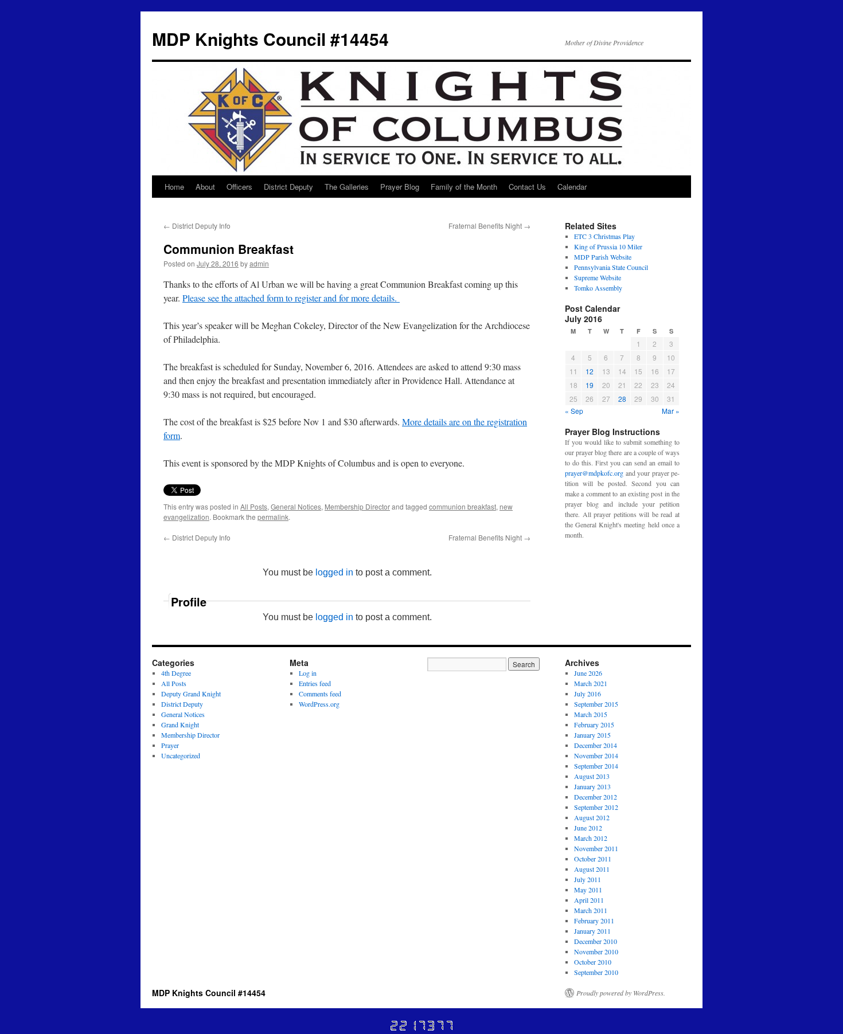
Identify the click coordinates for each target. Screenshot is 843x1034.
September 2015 (596, 703)
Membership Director (357, 506)
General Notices (296, 506)
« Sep (574, 411)
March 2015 (590, 714)
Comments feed (320, 693)
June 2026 (588, 672)
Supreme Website (597, 277)
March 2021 (590, 683)
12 (590, 371)
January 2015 (592, 734)
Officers (239, 186)
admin (259, 263)
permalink (272, 517)
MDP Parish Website (602, 256)
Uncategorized (180, 755)
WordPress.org (319, 703)
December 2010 (595, 941)
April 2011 (589, 899)
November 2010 (596, 951)
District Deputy (288, 186)
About (205, 186)
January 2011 (592, 930)
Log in (308, 672)
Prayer (170, 745)
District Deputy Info (197, 225)
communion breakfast (462, 506)
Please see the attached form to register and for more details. (291, 298)
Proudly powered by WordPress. (620, 992)
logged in (334, 572)
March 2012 (590, 838)
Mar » (671, 411)
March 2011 (590, 910)
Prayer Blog (399, 186)
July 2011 (587, 879)
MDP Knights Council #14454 (270, 38)
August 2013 (592, 776)
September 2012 (596, 807)
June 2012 (588, 827)
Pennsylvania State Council (611, 267)
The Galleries (347, 186)
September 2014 (596, 765)
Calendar (572, 186)
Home (174, 186)
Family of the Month (464, 186)
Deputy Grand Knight (191, 693)
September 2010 (596, 972)
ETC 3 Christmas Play (604, 236)
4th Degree (176, 672)
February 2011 (594, 920)
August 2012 (592, 817)
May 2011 (588, 889)
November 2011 (596, 848)
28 (622, 399)
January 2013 (592, 786)
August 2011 (592, 869)
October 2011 (592, 858)
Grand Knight (180, 724)
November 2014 (596, 755)
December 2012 (595, 796)
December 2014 (595, 745)
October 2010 (592, 961)
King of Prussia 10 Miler (608, 246)
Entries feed (315, 683)
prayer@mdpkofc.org (594, 472)
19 (590, 385)
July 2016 (587, 693)
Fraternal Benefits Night (489, 225)
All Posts (253, 506)
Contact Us (527, 186)
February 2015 (594, 724)
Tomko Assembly (598, 287)
